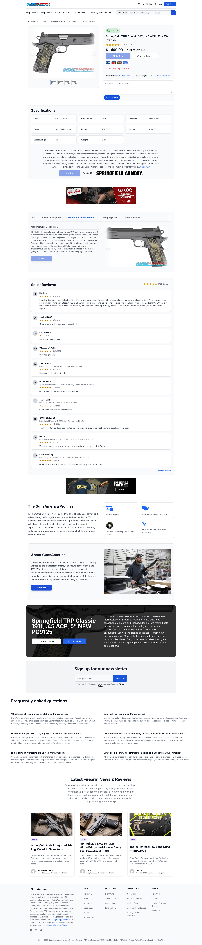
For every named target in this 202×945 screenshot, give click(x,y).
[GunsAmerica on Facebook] (31, 930)
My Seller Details (134, 898)
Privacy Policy (134, 940)
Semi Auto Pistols (58, 21)
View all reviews (164, 471)
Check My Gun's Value (99, 13)
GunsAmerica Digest (58, 925)
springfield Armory (76, 21)
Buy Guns (41, 588)
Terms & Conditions (148, 940)
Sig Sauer (83, 721)
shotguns (83, 718)
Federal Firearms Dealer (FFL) (58, 740)
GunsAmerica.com (55, 940)
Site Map (161, 940)
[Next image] (94, 53)
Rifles (85, 898)
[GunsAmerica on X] (36, 930)
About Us (156, 911)
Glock (75, 721)
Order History (111, 903)
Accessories (88, 917)
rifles (76, 718)
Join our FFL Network (137, 908)
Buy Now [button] (119, 56)
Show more (145, 167)
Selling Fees (132, 903)
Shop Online (31, 13)
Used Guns (88, 908)
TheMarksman (124, 76)
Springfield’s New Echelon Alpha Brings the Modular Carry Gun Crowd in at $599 (100, 847)
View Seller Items (164, 76)
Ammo (86, 912)
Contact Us (156, 898)
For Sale (120, 13)
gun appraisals (61, 919)
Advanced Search (113, 898)
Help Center (157, 894)
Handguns (88, 894)
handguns (68, 718)
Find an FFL (110, 908)
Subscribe (119, 678)
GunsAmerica (40, 889)
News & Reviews (62, 13)
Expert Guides (79, 13)
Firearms (43, 21)
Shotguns (87, 903)
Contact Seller (113, 97)
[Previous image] (33, 53)
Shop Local (45, 13)
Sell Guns (170, 4)
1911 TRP (91, 21)
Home (33, 21)
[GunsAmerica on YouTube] (41, 930)
